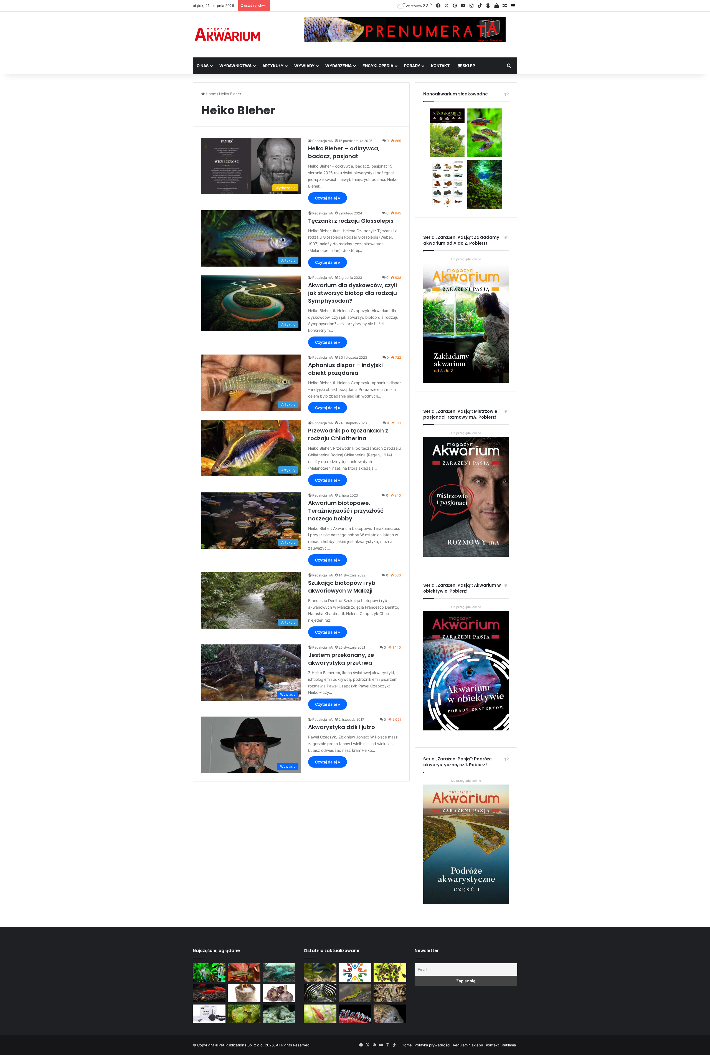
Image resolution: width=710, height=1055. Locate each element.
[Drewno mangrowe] (390, 993)
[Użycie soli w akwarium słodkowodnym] (244, 993)
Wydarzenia (338, 65)
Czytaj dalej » (327, 198)
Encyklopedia (377, 65)
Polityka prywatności (432, 1045)
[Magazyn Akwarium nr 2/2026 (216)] (390, 1014)
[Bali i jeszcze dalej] (320, 993)
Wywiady (304, 65)
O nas (203, 65)
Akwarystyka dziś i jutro (341, 727)
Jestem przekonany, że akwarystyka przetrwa (341, 659)
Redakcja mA (322, 141)
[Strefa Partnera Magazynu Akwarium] (355, 972)
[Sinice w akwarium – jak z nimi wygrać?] (279, 972)
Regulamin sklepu (468, 1045)
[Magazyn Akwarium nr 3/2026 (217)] (355, 1014)
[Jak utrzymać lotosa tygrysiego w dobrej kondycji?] (244, 1014)
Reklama (509, 1045)
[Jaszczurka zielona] (355, 993)
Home (210, 94)
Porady (412, 65)
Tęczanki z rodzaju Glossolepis (351, 221)
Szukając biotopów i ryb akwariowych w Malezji (342, 586)
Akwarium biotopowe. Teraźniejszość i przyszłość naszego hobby (346, 510)
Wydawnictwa (235, 65)
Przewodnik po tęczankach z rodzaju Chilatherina (348, 434)
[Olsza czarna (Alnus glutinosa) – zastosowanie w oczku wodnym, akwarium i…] (390, 972)
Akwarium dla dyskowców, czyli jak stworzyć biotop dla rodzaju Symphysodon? (352, 293)
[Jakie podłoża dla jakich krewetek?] (209, 993)
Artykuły (272, 65)
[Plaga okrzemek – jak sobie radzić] (244, 972)
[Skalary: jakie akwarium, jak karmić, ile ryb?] (209, 972)
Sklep (468, 65)
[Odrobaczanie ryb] (279, 993)
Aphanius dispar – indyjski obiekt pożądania (345, 369)
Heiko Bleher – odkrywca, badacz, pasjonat (343, 152)
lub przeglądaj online (466, 433)
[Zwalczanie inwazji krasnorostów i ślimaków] (279, 1014)
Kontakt (440, 65)
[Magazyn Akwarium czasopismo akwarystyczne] (227, 34)
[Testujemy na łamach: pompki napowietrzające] (209, 1014)
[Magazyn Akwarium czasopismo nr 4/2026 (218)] (320, 972)
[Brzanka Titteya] (320, 1014)
